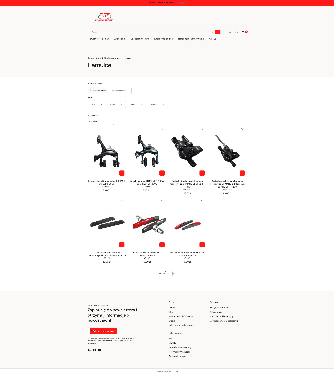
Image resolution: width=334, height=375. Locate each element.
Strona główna (94, 58)
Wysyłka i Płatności (219, 307)
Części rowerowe (112, 58)
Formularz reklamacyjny (221, 316)
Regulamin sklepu (177, 356)
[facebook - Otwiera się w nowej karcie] (89, 350)
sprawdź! (181, 3)
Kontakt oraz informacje (181, 316)
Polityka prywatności (179, 351)
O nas (172, 307)
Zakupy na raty (217, 312)
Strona (162, 273)
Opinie (172, 320)
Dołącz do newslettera (103, 331)
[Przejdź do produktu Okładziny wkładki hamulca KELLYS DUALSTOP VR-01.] (187, 223)
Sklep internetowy (166, 372)
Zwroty (172, 342)
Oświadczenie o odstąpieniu (224, 320)
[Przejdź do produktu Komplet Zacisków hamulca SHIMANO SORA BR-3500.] (107, 151)
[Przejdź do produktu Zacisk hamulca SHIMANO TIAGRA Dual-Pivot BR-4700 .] (147, 151)
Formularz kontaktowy (180, 347)
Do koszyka (121, 173)
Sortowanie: (93, 115)
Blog (171, 312)
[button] (217, 32)
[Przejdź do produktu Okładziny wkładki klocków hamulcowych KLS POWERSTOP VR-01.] (107, 223)
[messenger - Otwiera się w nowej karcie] (99, 350)
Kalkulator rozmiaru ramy (181, 325)
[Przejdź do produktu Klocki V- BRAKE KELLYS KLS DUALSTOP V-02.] (147, 223)
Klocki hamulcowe (120, 90)
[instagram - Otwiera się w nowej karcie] (94, 350)
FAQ (171, 338)
